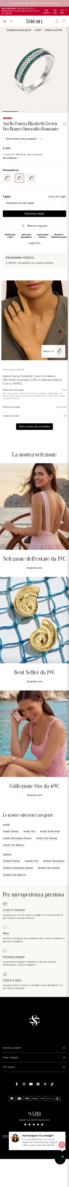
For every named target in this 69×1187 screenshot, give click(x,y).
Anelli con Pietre (53, 30)
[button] (34, 239)
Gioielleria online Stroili (19, 30)
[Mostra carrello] (64, 21)
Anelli (38, 30)
